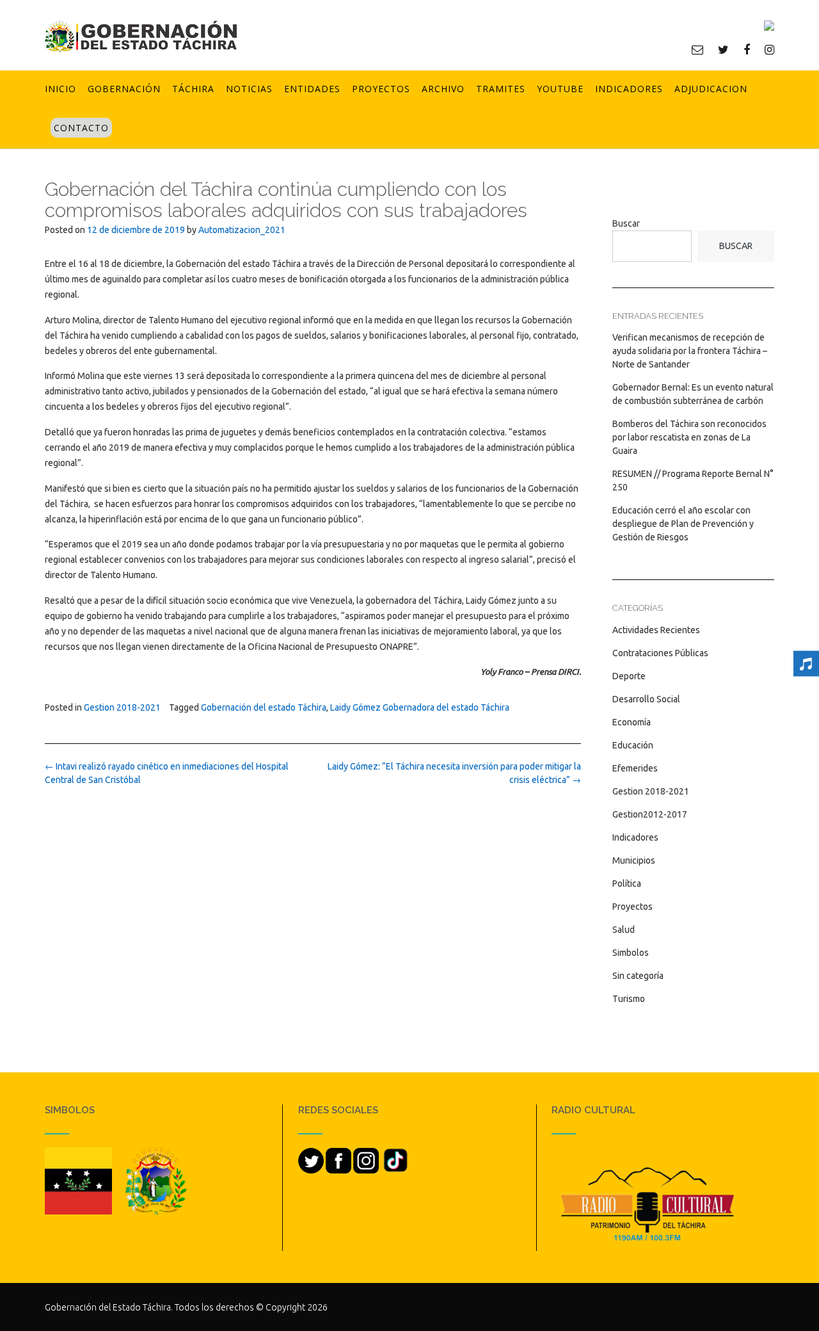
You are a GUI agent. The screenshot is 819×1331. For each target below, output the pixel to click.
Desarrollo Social (646, 699)
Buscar (626, 223)
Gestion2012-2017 (649, 814)
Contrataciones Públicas (660, 653)
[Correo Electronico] (697, 49)
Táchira (193, 89)
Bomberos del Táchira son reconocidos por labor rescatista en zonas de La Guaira (689, 437)
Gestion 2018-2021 (122, 707)
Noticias (249, 89)
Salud (623, 929)
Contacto (81, 128)
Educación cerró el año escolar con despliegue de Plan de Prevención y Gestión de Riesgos (683, 523)
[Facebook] (746, 49)
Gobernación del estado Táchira (263, 707)
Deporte (629, 676)
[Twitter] (723, 49)
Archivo (443, 89)
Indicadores (629, 89)
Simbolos (630, 953)
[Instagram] (769, 49)
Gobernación (124, 89)
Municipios (633, 860)
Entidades (312, 89)
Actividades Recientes (656, 630)
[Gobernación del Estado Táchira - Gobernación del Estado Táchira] (141, 36)
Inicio (60, 89)
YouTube (560, 89)
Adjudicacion (710, 89)
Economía (631, 722)
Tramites (500, 89)
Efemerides (635, 768)
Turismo (628, 999)
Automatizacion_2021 (241, 230)
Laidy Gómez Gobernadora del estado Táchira (419, 707)
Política (626, 883)
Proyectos (381, 89)
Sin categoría (638, 976)
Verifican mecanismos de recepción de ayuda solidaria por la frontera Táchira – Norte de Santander (689, 350)
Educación (632, 745)
